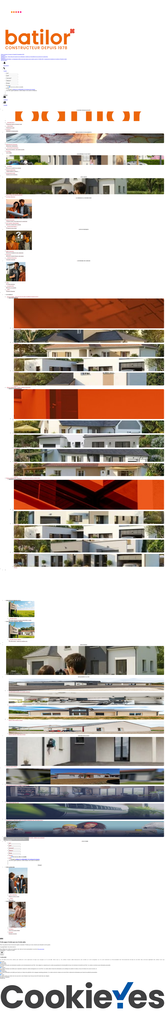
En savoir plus (41, 949)
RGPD (7, 88)
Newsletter (8, 85)
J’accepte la (21, 89)
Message (8, 83)
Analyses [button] (2, 966)
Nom (7, 73)
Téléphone (8, 80)
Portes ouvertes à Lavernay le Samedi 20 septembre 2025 (12, 54)
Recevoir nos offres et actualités (16, 87)
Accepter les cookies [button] (10, 950)
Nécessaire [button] (2, 961)
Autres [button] (1, 973)
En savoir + (3, 55)
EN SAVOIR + (4, 60)
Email (7, 75)
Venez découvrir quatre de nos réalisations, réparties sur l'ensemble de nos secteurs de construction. (24, 56)
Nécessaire (4, 962)
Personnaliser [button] (3, 950)
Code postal (8, 78)
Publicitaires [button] (2, 969)
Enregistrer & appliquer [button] (5, 977)
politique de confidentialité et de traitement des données (24, 89)
